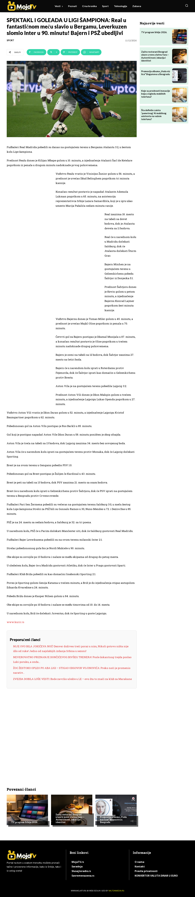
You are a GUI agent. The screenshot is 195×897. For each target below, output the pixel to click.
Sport (10, 40)
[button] (186, 5)
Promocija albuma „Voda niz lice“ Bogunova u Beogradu (113, 820)
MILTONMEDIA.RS (116, 891)
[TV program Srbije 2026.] (27, 810)
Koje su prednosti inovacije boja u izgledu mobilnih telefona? (155, 93)
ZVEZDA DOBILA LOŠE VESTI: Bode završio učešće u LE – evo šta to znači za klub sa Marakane (72, 679)
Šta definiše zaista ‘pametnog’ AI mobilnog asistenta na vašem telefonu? (153, 115)
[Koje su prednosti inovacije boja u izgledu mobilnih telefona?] (179, 95)
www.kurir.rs (15, 622)
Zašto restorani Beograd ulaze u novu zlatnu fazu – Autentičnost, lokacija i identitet (70, 818)
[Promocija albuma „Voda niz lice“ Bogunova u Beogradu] (116, 810)
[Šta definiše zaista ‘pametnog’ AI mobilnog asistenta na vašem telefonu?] (179, 114)
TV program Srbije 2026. (24, 822)
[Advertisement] (29, 218)
